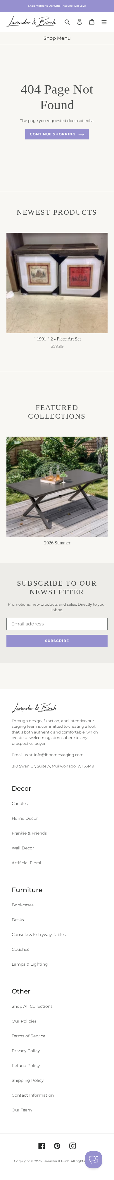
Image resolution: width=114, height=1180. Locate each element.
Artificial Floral (26, 862)
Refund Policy (26, 1065)
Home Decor (25, 818)
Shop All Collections (32, 1006)
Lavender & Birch (56, 1161)
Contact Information (33, 1095)
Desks (18, 919)
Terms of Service (28, 1036)
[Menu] (104, 22)
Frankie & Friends (29, 833)
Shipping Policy (28, 1080)
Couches (20, 949)
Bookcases (23, 905)
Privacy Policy (26, 1050)
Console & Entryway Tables (39, 934)
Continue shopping (52, 134)
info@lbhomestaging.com (59, 754)
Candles (20, 803)
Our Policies (24, 1021)
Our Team (22, 1110)
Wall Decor (23, 848)
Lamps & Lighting (30, 964)
